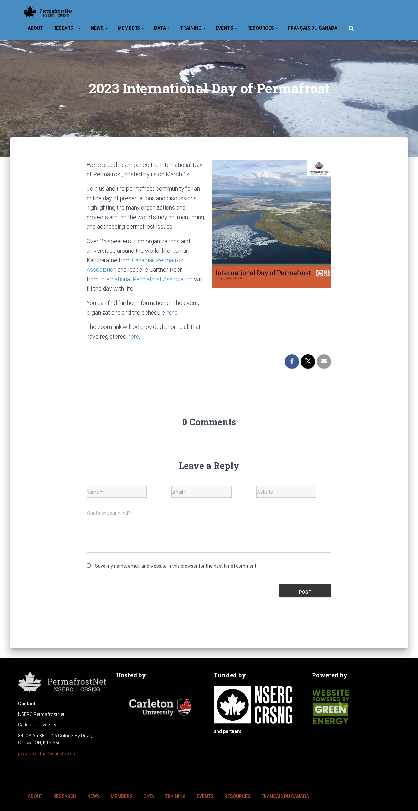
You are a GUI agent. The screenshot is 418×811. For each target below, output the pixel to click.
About (35, 28)
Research (65, 28)
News (97, 28)
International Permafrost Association (146, 279)
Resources (261, 28)
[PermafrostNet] (48, 11)
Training (191, 28)
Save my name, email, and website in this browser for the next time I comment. (176, 566)
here (172, 312)
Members (129, 28)
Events (225, 28)
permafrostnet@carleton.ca (46, 753)
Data (160, 28)
